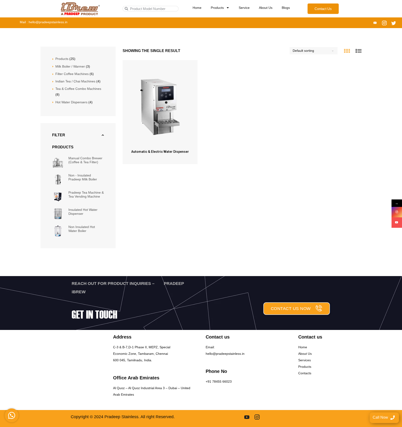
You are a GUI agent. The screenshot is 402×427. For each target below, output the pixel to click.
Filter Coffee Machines (72, 74)
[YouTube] (397, 222)
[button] (12, 415)
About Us (265, 8)
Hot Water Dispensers (71, 102)
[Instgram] (257, 417)
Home (197, 8)
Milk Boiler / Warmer (70, 66)
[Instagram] (384, 22)
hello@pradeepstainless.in (225, 353)
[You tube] (375, 22)
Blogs (286, 8)
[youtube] (246, 417)
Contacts (304, 373)
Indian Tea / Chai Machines (75, 81)
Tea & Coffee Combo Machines (78, 89)
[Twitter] (393, 22)
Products (217, 8)
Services (304, 360)
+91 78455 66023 (219, 381)
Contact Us (323, 9)
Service (244, 8)
